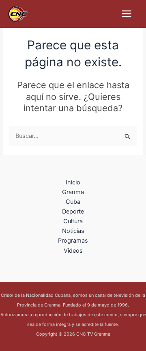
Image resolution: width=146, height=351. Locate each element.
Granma (73, 192)
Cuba (73, 201)
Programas (73, 240)
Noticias (73, 231)
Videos (73, 250)
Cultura (73, 221)
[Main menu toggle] (126, 13)
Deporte (73, 211)
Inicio (73, 182)
